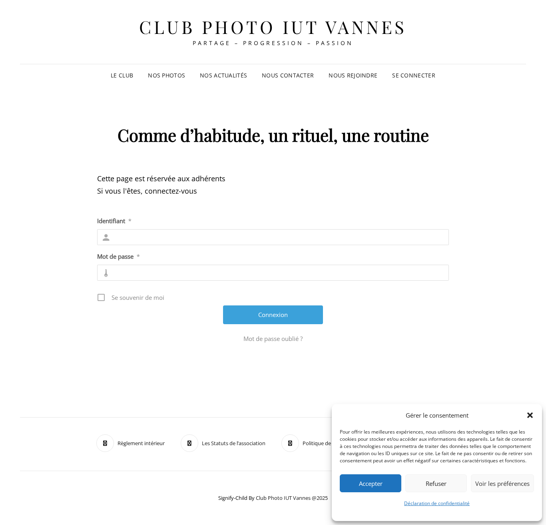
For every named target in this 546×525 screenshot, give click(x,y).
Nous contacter (288, 75)
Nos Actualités (223, 75)
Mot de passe (118, 256)
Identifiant (114, 221)
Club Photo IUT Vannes (273, 26)
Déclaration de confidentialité (437, 503)
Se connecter (413, 75)
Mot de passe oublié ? (273, 339)
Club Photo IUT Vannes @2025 (292, 497)
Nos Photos (166, 75)
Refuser (436, 483)
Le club (122, 75)
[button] (530, 415)
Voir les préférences (502, 483)
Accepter (371, 483)
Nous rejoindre (353, 75)
